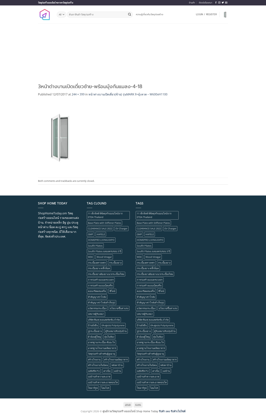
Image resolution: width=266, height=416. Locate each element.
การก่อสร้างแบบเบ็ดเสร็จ (100, 285)
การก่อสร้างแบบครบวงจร (101, 279)
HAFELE (101, 234)
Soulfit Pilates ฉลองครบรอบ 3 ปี (104, 251)
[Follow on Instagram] (219, 2)
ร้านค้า (192, 2)
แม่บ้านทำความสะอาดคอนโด (103, 382)
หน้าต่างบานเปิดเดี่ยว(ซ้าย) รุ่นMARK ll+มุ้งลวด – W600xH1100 (127, 94)
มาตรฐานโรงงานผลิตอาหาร (102, 348)
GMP (90, 234)
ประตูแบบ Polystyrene (112, 325)
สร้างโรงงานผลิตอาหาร (116, 359)
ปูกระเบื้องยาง (95, 331)
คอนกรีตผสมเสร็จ (97, 291)
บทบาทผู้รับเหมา (96, 314)
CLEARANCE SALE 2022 (100, 228)
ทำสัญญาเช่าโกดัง (97, 297)
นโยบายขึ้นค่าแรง (119, 308)
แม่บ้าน (117, 371)
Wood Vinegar (104, 257)
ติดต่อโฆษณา (205, 2)
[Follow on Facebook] (216, 2)
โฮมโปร (105, 388)
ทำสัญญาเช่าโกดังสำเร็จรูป (101, 302)
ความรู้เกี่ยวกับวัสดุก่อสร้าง (149, 14)
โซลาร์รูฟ (93, 388)
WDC (90, 257)
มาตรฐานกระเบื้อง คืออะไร (101, 342)
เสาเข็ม (106, 371)
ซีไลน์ (112, 291)
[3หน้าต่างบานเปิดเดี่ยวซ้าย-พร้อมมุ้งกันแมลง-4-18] (60, 137)
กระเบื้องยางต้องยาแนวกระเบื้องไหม (106, 274)
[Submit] (129, 15)
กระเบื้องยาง (115, 262)
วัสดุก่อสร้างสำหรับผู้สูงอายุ (101, 353)
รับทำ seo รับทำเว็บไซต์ (172, 411)
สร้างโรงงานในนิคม (98, 365)
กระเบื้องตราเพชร (97, 262)
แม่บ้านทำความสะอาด (99, 376)
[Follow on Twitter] (223, 2)
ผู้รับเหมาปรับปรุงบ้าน (116, 331)
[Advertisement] (133, 50)
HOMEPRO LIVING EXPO (101, 239)
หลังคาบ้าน (117, 365)
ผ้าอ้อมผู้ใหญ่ (94, 336)
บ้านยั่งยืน (93, 325)
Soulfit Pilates (95, 245)
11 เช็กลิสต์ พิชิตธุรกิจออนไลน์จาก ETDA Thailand (105, 215)
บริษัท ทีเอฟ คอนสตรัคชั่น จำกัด (104, 319)
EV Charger (121, 228)
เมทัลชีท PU (94, 371)
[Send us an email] (226, 2)
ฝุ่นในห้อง (109, 336)
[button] (206, 14)
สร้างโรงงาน (94, 359)
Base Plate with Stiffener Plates (104, 222)
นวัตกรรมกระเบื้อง (97, 308)
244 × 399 (78, 94)
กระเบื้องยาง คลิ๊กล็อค (99, 268)
